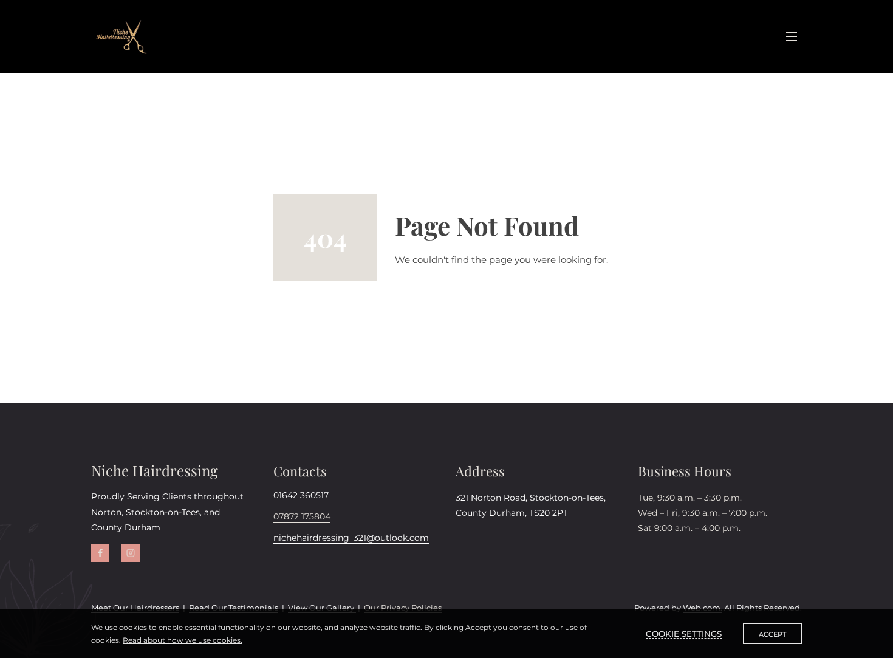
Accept (772, 634)
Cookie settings (684, 634)
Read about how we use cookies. (182, 640)
